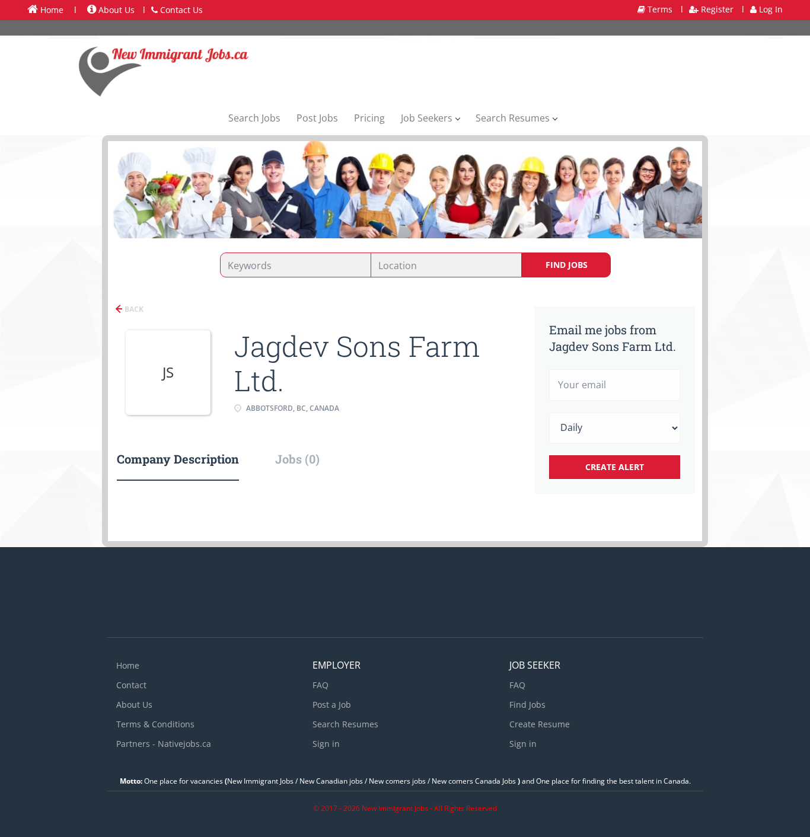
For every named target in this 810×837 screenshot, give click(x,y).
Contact (131, 685)
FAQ (320, 685)
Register (716, 9)
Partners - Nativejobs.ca (163, 743)
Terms (658, 9)
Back (133, 309)
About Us (115, 9)
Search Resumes (345, 724)
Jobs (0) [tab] (297, 459)
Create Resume (539, 724)
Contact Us (180, 9)
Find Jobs (567, 264)
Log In (770, 9)
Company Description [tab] (178, 459)
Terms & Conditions (155, 724)
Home (50, 9)
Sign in (326, 743)
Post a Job (331, 704)
